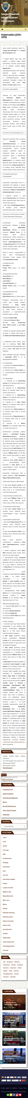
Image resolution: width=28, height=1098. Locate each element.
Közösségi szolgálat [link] (9, 879)
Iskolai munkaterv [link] (8, 793)
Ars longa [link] (6, 850)
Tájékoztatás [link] (6, 937)
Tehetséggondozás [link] (8, 946)
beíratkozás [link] (10, 961)
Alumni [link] (5, 846)
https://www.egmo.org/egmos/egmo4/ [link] (13, 742)
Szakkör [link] (5, 933)
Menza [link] (5, 802)
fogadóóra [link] (20, 964)
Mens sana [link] (6, 900)
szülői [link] (10, 970)
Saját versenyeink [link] (8, 921)
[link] (2, 1062)
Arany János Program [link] (9, 810)
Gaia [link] (4, 871)
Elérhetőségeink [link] (7, 768)
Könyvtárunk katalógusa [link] (10, 798)
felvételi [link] (13, 964)
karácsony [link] (6, 967)
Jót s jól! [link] (5, 875)
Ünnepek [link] (5, 950)
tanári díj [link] (16, 970)
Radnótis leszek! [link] (8, 917)
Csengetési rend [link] (8, 789)
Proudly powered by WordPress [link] (9, 1088)
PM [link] (15, 1007)
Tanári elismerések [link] (8, 942)
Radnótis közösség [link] (8, 912)
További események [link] (7, 779)
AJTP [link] (4, 841)
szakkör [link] (5, 970)
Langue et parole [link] (8, 887)
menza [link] (19, 967)
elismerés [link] (17, 961)
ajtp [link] (4, 961)
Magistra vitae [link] (7, 892)
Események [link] (6, 866)
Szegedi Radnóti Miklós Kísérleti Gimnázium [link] (10, 18)
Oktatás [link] (5, 908)
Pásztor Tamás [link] (22, 1091)
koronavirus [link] (13, 967)
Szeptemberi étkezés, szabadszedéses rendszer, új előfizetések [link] (12, 1004)
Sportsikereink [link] (7, 929)
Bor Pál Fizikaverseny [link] (9, 806)
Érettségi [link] (5, 862)
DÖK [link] (4, 854)
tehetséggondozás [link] (8, 973)
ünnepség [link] (12, 976)
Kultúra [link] (5, 883)
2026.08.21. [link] (8, 1007)
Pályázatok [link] (6, 814)
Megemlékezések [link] (8, 896)
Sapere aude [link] (6, 925)
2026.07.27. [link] (8, 1061)
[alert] (14, 777)
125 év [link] (5, 837)
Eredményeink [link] (7, 858)
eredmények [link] (6, 964)
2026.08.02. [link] (8, 1043)
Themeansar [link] (9, 1091)
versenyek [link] (5, 976)
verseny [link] (16, 973)
